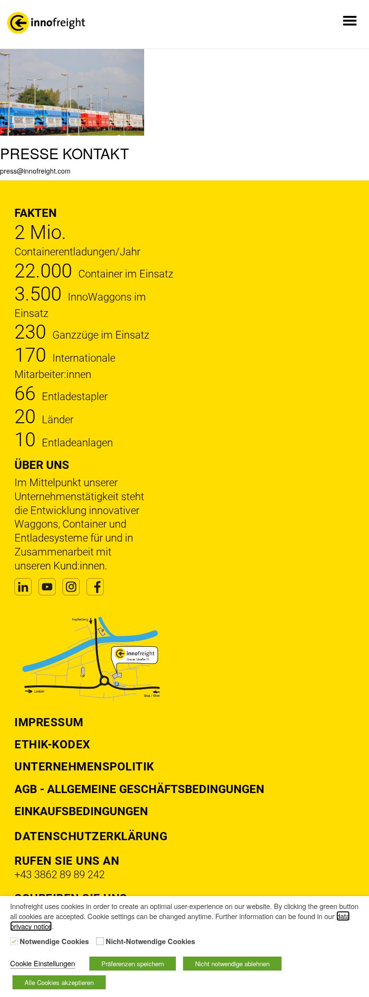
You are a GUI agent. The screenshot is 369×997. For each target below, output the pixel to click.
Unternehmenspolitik (84, 766)
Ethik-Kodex (52, 744)
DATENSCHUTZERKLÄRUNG (90, 836)
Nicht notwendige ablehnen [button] (232, 963)
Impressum (49, 722)
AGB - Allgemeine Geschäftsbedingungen (139, 789)
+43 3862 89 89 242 (59, 875)
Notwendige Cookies (54, 942)
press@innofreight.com (35, 171)
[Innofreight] (46, 23)
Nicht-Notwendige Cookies (150, 942)
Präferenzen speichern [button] (132, 963)
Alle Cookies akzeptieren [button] (59, 982)
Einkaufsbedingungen (81, 811)
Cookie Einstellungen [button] (42, 963)
